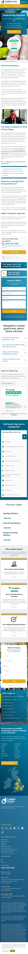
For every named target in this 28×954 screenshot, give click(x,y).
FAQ (2, 859)
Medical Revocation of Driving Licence (9, 849)
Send (14, 311)
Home (2, 61)
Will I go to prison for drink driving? (11, 360)
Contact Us (3, 862)
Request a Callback (14, 252)
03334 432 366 (9, 161)
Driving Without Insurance (6, 848)
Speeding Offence (5, 839)
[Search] (24, 436)
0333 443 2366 (22, 103)
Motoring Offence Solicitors (7, 851)
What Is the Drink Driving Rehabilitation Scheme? (10, 353)
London (14, 199)
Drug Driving (3, 844)
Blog (2, 860)
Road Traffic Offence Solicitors (8, 853)
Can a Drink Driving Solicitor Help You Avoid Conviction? (13, 346)
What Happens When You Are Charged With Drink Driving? (11, 265)
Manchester (3, 199)
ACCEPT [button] (12, 950)
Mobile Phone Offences (6, 846)
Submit (14, 681)
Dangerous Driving (5, 841)
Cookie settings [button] (5, 951)
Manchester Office (7, 894)
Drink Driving (3, 843)
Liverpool (9, 199)
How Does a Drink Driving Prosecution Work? (10, 338)
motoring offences (9, 156)
